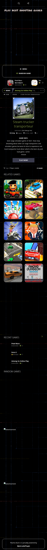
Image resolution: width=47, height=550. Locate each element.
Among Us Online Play (23, 90)
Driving (14, 94)
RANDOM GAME (24, 73)
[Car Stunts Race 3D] (31, 382)
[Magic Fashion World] (31, 393)
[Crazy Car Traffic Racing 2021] (9, 382)
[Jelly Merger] (9, 393)
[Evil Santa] (20, 404)
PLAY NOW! (23, 160)
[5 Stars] (21, 130)
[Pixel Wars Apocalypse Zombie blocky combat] (7, 346)
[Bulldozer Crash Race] (20, 393)
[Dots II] (7, 355)
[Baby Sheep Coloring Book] (20, 382)
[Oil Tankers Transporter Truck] (31, 404)
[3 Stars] (18, 130)
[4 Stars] (19, 130)
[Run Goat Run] (9, 415)
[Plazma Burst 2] (23, 10)
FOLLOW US (28, 3)
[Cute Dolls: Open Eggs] (20, 415)
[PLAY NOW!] (10, 83)
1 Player (11, 168)
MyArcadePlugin (23, 546)
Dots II (14, 352)
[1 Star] (15, 130)
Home (7, 94)
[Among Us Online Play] (7, 363)
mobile (17, 168)
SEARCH (19, 3)
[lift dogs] (9, 404)
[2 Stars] (16, 130)
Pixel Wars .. (16, 344)
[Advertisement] (23, 37)
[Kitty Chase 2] (31, 415)
